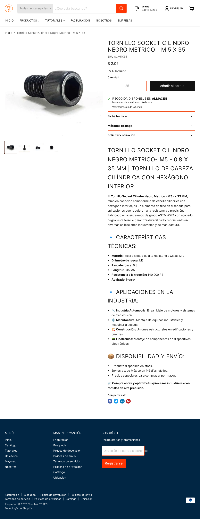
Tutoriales (54, 20)
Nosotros (104, 20)
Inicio (9, 20)
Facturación (80, 20)
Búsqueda (59, 445)
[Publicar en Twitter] (116, 401)
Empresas (125, 20)
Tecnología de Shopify (18, 508)
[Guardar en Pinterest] (128, 401)
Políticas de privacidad (67, 466)
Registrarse (114, 463)
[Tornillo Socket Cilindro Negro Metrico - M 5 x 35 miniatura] (10, 147)
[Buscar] (121, 8)
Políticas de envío (64, 456)
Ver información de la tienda (127, 107)
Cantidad (113, 77)
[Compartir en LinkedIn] (122, 401)
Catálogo (10, 445)
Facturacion (60, 439)
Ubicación (11, 456)
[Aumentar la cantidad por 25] (142, 86)
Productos (29, 20)
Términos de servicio (66, 461)
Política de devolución (67, 450)
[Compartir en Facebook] (110, 401)
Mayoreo (10, 461)
